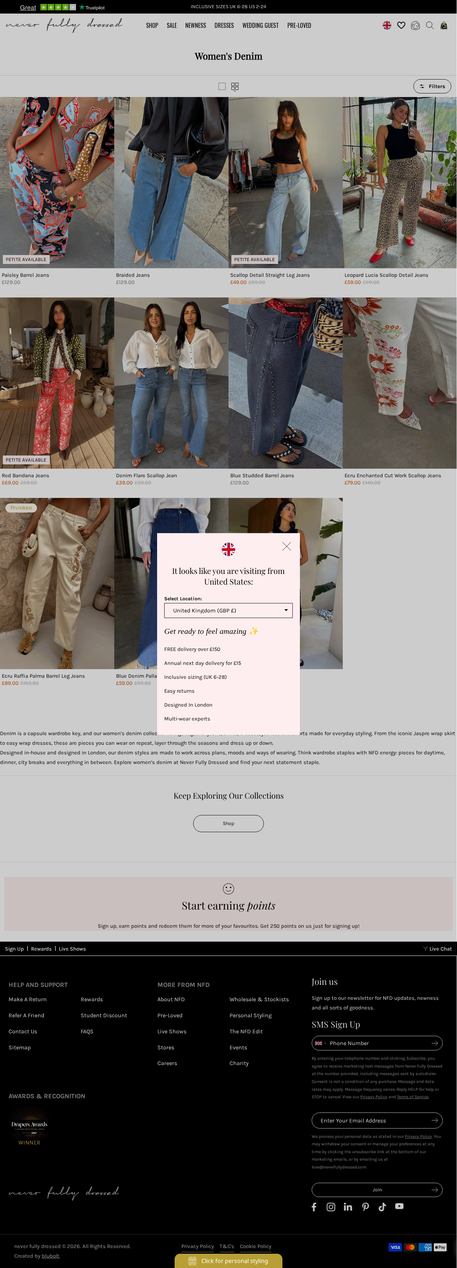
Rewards (41, 949)
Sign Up (14, 949)
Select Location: (183, 598)
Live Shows (72, 949)
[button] (286, 546)
